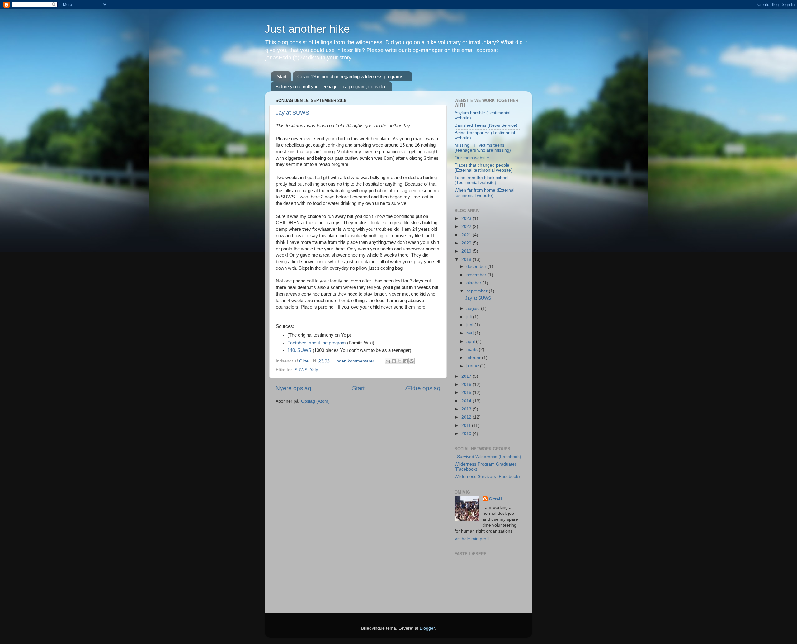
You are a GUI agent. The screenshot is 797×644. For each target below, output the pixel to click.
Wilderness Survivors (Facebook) (487, 476)
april (471, 341)
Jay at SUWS (292, 113)
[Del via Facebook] (406, 361)
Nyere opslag (293, 388)
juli (469, 317)
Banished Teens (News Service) (486, 125)
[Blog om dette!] (394, 361)
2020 (467, 243)
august (473, 308)
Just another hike (307, 28)
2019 (467, 251)
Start (281, 76)
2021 (467, 235)
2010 (467, 433)
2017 (467, 376)
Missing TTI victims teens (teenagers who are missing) (483, 148)
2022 (467, 226)
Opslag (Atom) (315, 401)
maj (470, 333)
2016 (467, 384)
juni (470, 325)
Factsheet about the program (316, 342)
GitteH (495, 499)
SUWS (301, 369)
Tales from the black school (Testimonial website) (481, 180)
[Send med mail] (388, 361)
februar (474, 357)
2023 (467, 218)
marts (472, 349)
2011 (466, 425)
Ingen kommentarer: (356, 361)
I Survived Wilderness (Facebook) (488, 456)
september (477, 291)
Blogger (427, 628)
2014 (467, 401)
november (477, 274)
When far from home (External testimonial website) (484, 192)
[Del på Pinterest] (411, 361)
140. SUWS (300, 350)
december (477, 266)
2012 (467, 417)
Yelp (314, 369)
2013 (467, 409)
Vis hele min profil (472, 539)
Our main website (472, 157)
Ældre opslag (423, 388)
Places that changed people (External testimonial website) (483, 168)
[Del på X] (400, 361)
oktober (474, 283)
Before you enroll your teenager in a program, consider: (331, 86)
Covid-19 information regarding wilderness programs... (352, 76)
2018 (467, 259)
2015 (467, 392)
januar (473, 366)
